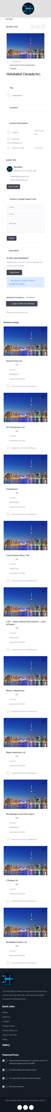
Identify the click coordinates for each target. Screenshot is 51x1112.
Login (23, 280)
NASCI (42, 1100)
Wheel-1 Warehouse (15, 690)
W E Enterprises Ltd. (15, 427)
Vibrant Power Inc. (14, 360)
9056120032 (14, 638)
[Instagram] (31, 1107)
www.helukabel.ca (14, 143)
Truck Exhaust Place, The (17, 555)
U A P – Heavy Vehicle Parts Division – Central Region (26, 622)
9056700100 (14, 569)
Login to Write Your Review (23, 303)
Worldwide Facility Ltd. (16, 942)
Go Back (9, 19)
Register (31, 280)
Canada (13, 68)
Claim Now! (14, 272)
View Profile (13, 186)
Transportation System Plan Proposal (25, 1078)
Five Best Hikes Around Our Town (23, 1070)
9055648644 (14, 374)
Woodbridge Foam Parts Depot (20, 814)
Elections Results (16, 1086)
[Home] (7, 979)
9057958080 (14, 502)
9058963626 (14, 827)
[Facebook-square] (19, 1107)
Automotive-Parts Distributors (22, 65)
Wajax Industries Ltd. (16, 752)
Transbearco (12, 489)
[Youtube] (25, 1107)
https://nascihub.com (19, 180)
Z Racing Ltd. (12, 880)
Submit (11, 238)
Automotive (17, 95)
